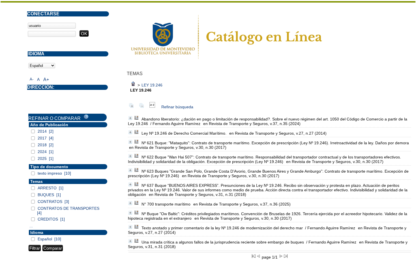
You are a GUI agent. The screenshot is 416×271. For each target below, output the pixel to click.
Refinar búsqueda (177, 107)
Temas (36, 181)
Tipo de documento (49, 166)
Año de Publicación (49, 124)
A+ (46, 79)
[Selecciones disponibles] (152, 107)
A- (31, 79)
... (31, 226)
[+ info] (130, 118)
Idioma (36, 232)
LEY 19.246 (151, 85)
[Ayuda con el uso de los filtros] (86, 116)
